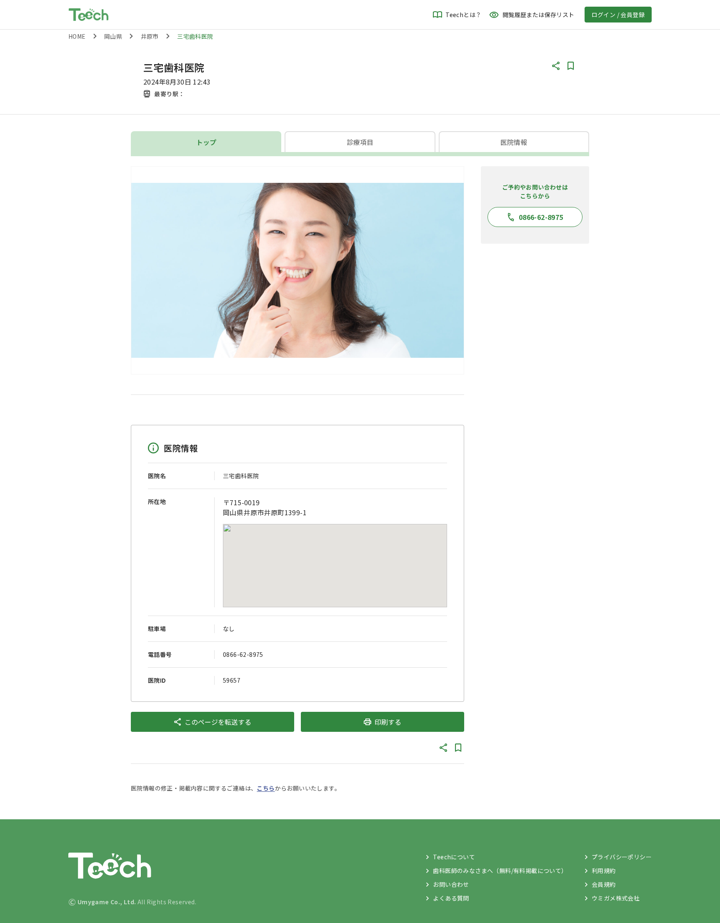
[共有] (556, 66)
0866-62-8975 (243, 654)
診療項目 (360, 142)
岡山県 (113, 36)
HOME (77, 36)
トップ (206, 142)
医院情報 (513, 142)
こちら (266, 788)
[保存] (571, 66)
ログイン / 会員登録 (618, 14)
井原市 (150, 36)
